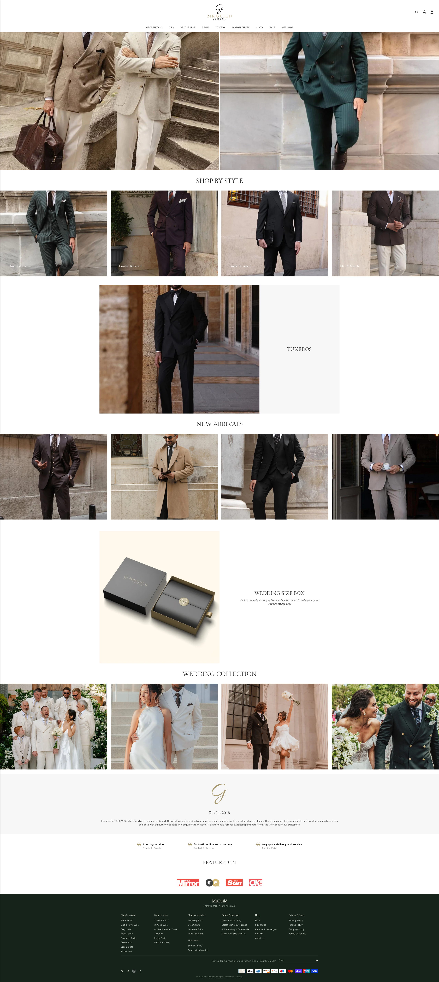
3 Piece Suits (161, 925)
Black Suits (126, 920)
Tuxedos (158, 933)
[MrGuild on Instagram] (133, 971)
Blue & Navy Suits (130, 925)
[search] (416, 11)
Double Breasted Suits (165, 929)
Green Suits (127, 942)
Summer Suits (195, 945)
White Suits (126, 951)
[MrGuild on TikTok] (139, 971)
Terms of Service (297, 933)
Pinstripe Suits (161, 942)
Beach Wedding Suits (199, 950)
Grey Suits (126, 929)
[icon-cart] (432, 11)
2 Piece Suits (161, 920)
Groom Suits (194, 925)
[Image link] (109, 101)
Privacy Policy (296, 920)
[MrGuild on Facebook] (128, 971)
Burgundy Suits (128, 938)
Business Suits (195, 929)
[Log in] (424, 11)
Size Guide (260, 925)
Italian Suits (160, 938)
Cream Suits (127, 947)
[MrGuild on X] (122, 971)
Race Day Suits (195, 933)
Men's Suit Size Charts (233, 933)
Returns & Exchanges (266, 929)
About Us (260, 938)
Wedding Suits (195, 920)
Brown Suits (127, 933)
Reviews (259, 933)
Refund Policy (296, 925)
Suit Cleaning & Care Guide (235, 929)
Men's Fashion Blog (231, 920)
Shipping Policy (296, 929)
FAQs (257, 920)
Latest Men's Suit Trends (234, 925)
